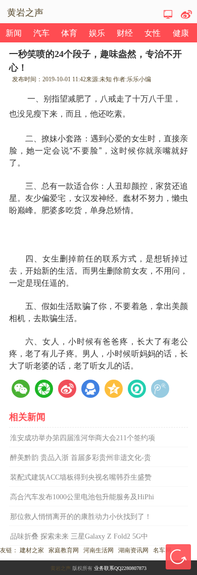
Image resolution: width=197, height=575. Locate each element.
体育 (69, 33)
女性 (152, 33)
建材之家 (32, 550)
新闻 (14, 33)
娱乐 (97, 33)
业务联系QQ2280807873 (120, 568)
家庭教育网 (63, 550)
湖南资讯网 (133, 550)
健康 (181, 33)
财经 (125, 33)
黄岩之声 (61, 568)
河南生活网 (98, 550)
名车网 (162, 550)
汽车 (41, 33)
